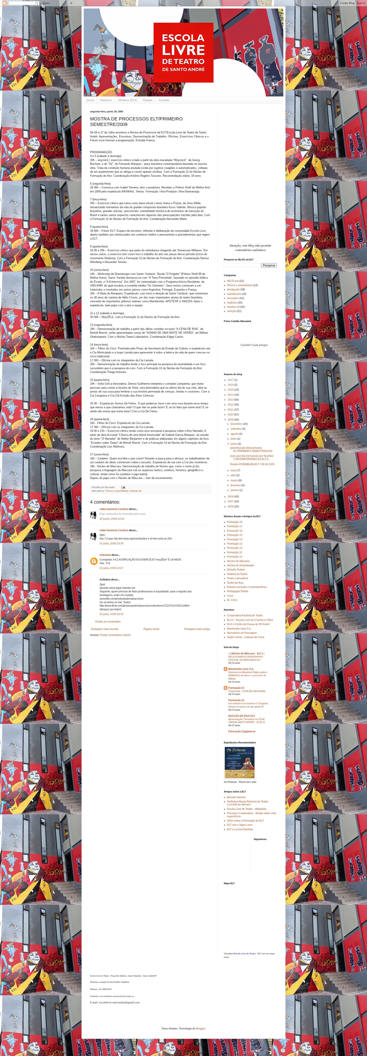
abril (233, 475)
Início (90, 100)
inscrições (233, 298)
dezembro (237, 423)
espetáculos (234, 293)
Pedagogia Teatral (237, 591)
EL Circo (232, 600)
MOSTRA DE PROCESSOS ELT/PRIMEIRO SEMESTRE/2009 (251, 450)
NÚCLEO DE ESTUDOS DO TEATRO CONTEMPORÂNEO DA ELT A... (251, 458)
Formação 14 (234, 539)
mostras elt (135, 491)
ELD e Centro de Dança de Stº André (248, 624)
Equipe (147, 100)
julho (234, 438)
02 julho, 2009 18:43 (111, 614)
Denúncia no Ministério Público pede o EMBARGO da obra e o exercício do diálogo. (247, 675)
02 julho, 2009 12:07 (111, 568)
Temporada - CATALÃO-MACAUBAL (247, 691)
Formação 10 (234, 556)
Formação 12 (234, 547)
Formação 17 (234, 526)
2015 (231, 389)
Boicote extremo (236, 797)
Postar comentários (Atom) (115, 635)
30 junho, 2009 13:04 (112, 518)
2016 (231, 384)
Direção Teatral (236, 569)
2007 (231, 501)
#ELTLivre (233, 281)
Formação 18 (234, 522)
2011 (231, 409)
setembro (236, 428)
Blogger (200, 1028)
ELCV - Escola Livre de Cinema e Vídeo (250, 619)
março (235, 480)
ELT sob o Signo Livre (239, 824)
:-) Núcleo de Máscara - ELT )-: (246, 653)
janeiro (235, 490)
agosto (235, 433)
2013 (231, 399)
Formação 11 (234, 552)
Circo (230, 595)
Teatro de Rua (235, 582)
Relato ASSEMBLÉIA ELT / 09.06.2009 (252, 464)
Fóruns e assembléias (117, 491)
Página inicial (151, 629)
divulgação (233, 289)
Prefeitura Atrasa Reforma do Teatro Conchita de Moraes (247, 803)
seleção (231, 311)
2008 (231, 496)
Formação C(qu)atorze (241, 731)
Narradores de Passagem (242, 632)
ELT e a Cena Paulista (240, 829)
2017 (231, 379)
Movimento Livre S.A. (239, 628)
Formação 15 (234, 535)
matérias (232, 302)
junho (234, 443)
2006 (231, 506)
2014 (231, 394)
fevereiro (236, 485)
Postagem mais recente (104, 629)
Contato (164, 100)
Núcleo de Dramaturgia (240, 565)
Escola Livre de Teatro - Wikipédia (246, 809)
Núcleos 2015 (127, 100)
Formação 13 (234, 543)
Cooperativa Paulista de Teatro (245, 615)
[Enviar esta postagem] (122, 487)
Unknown (105, 554)
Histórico (106, 100)
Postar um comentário (108, 621)
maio (234, 470)
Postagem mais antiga (197, 629)
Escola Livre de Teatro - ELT (247, 953)
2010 (231, 414)
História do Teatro (237, 574)
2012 (231, 404)
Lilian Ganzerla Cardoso (114, 509)
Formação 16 (234, 530)
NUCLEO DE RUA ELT (241, 715)
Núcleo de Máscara (238, 561)
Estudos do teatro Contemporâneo (247, 587)
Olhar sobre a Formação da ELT (245, 820)
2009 (231, 419)
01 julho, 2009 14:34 (111, 543)
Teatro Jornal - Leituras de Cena (245, 637)
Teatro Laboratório (237, 578)
